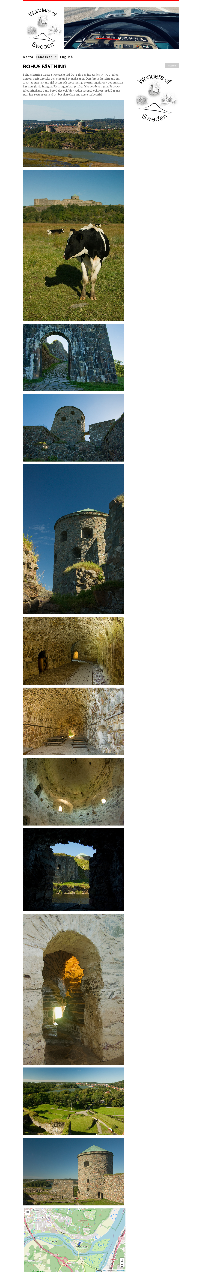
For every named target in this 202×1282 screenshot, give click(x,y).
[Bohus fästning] (79, 1244)
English (66, 57)
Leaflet (104, 1270)
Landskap (44, 57)
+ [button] (122, 1260)
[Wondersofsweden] (101, 27)
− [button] (122, 1265)
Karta (28, 57)
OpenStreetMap (121, 1270)
